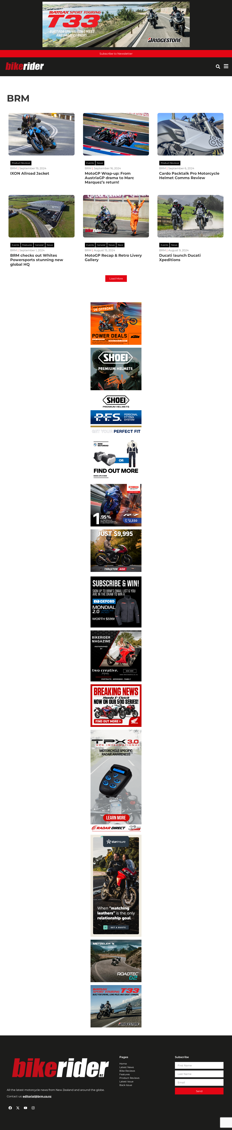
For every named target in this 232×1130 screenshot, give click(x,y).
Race (120, 245)
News (100, 163)
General (39, 245)
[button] (116, 278)
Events (90, 163)
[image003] (116, 830)
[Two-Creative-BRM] (116, 680)
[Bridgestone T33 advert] (116, 46)
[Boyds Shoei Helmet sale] (116, 389)
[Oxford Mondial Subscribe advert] (116, 626)
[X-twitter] (17, 1107)
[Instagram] (33, 1107)
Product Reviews (21, 163)
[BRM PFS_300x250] (116, 434)
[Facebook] (10, 1107)
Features (27, 245)
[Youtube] (25, 1107)
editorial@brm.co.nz (37, 1096)
